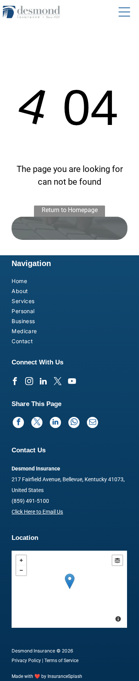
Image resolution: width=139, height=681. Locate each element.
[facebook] (14, 382)
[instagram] (29, 382)
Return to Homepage (70, 210)
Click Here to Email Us (37, 512)
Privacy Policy (26, 660)
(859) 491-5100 (30, 501)
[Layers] (117, 560)
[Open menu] (124, 12)
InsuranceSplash (64, 676)
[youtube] (72, 382)
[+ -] (69, 589)
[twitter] (57, 382)
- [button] (21, 570)
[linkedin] (43, 382)
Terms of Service (61, 660)
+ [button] (21, 560)
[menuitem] (32, 282)
